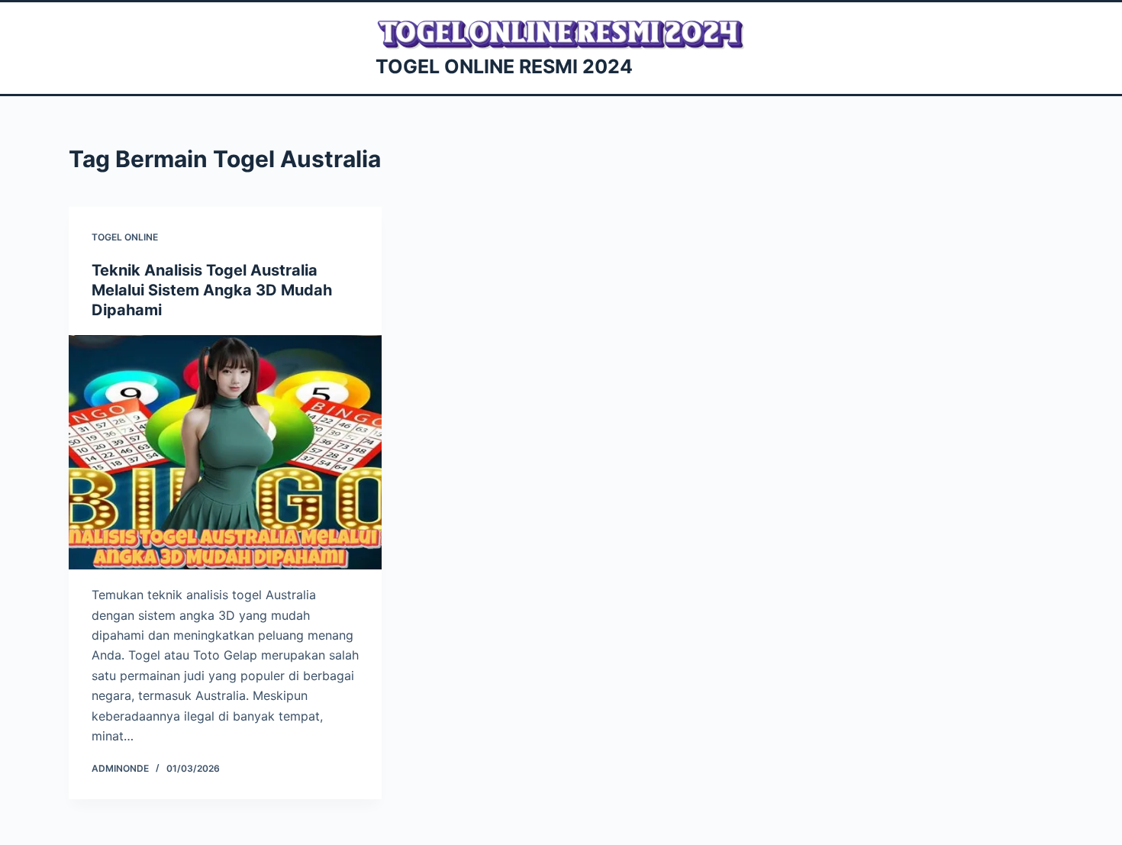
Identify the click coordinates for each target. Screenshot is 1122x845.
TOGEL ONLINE (125, 237)
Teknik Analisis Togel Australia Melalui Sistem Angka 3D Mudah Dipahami (212, 290)
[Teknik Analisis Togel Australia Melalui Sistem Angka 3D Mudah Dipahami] (225, 452)
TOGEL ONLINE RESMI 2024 (504, 66)
